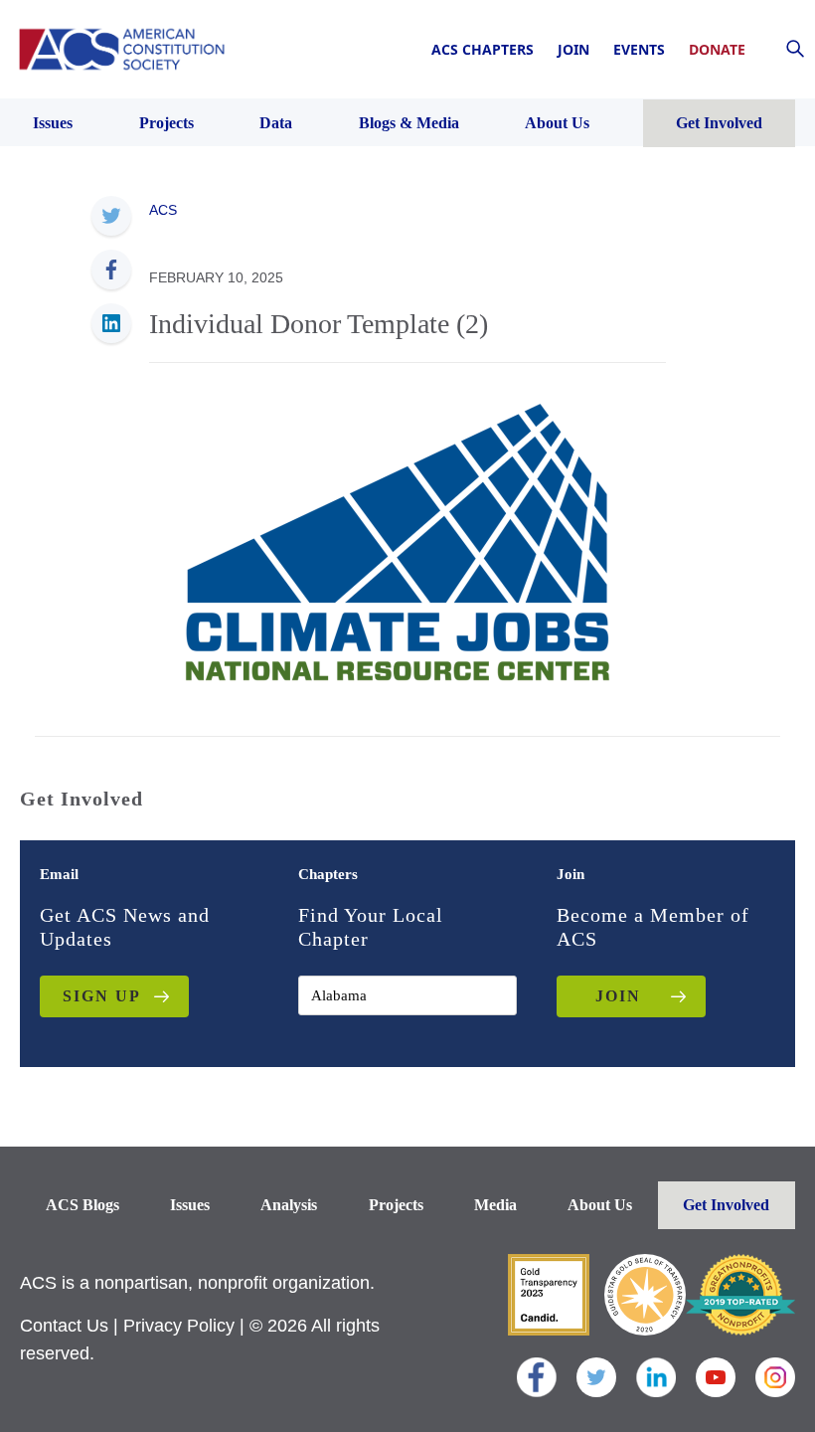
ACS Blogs (82, 1204)
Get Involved (726, 1204)
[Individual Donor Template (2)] (397, 540)
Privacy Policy (179, 1326)
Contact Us (64, 1326)
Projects (396, 1204)
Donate (717, 49)
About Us (600, 1204)
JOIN (618, 995)
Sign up (102, 995)
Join (573, 49)
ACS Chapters (482, 49)
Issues (190, 1204)
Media (495, 1204)
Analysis (288, 1204)
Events (639, 49)
